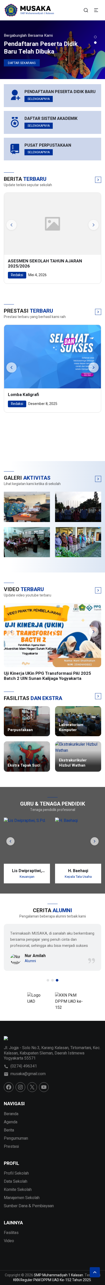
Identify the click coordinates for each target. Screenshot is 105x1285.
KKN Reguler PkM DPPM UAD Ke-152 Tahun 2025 (52, 1280)
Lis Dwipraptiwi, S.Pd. (27, 871)
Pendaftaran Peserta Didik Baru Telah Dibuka (41, 48)
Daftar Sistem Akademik (50, 118)
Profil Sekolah (16, 1173)
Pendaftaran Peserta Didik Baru (60, 92)
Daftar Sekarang (22, 63)
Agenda (10, 1122)
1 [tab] (95, 37)
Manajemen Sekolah (22, 1198)
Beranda (11, 1114)
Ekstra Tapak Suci (24, 765)
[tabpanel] (52, 49)
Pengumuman (16, 1138)
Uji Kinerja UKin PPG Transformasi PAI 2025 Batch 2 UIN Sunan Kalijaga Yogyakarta (47, 676)
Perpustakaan (20, 730)
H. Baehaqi (78, 871)
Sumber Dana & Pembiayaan (29, 1206)
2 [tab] (95, 42)
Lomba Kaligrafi (23, 394)
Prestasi (11, 1146)
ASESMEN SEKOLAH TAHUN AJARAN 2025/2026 (45, 264)
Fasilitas (11, 1233)
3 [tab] (57, 980)
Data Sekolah (15, 1181)
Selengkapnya (39, 99)
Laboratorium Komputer (71, 727)
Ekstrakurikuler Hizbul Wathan (73, 763)
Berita (9, 1130)
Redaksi (17, 275)
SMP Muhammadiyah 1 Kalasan (58, 1275)
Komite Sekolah (18, 1190)
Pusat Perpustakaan (47, 145)
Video (9, 1241)
